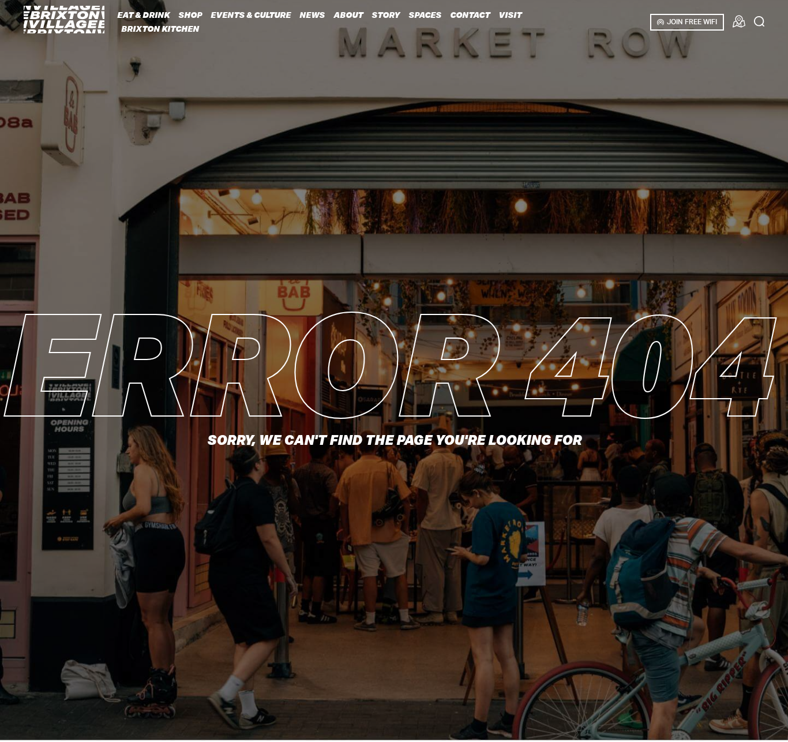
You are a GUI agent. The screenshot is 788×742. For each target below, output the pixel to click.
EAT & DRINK (143, 15)
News (312, 15)
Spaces (424, 15)
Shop (190, 15)
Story (386, 15)
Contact (470, 15)
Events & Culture (251, 15)
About (348, 15)
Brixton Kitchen (160, 29)
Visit (509, 15)
